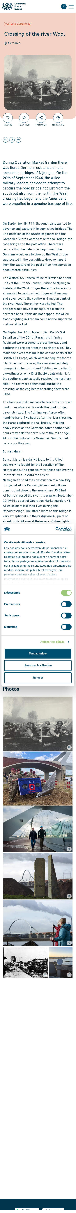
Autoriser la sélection (38, 665)
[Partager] (41, 118)
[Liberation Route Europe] (13, 6)
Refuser (38, 677)
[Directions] (58, 118)
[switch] (66, 604)
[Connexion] (64, 6)
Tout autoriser (38, 653)
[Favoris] (8, 118)
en (18, 140)
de (12, 140)
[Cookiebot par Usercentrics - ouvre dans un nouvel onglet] (55, 529)
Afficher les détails (52, 641)
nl (5, 140)
